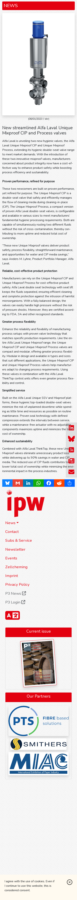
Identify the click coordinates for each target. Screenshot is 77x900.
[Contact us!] (71, 472)
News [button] (10, 522)
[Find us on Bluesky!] (71, 439)
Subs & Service (18, 540)
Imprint (11, 575)
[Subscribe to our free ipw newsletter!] (71, 461)
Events (11, 558)
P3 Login (13, 602)
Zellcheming (16, 567)
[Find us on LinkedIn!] (71, 428)
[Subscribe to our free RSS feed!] (71, 450)
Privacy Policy (17, 584)
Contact (12, 531)
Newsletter (15, 549)
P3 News (13, 593)
